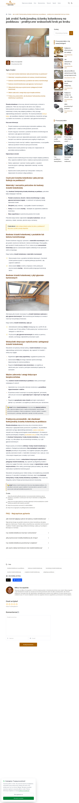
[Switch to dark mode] (71, 3)
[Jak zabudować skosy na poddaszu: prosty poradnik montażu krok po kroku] (58, 63)
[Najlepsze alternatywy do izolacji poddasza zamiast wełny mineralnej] (58, 52)
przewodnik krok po (30, 434)
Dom (35, 3)
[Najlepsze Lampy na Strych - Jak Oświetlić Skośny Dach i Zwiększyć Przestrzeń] (58, 97)
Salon (59, 3)
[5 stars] (17, 604)
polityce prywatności (24, 790)
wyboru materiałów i (38, 430)
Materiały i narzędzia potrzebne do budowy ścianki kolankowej (27, 77)
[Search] (69, 3)
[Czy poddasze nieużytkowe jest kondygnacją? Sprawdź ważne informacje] (58, 149)
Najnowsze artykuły (27, 3)
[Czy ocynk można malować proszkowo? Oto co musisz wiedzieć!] (68, 149)
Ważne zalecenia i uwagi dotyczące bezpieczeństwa (24, 92)
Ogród (54, 3)
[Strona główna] (6, 14)
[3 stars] (12, 604)
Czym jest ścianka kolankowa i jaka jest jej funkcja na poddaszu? (27, 74)
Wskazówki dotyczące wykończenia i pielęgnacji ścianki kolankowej (25, 88)
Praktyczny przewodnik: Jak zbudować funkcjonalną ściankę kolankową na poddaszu (26, 97)
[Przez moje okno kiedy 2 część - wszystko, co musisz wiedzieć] (68, 129)
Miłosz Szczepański (16, 61)
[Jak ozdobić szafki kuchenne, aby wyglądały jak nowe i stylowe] (58, 129)
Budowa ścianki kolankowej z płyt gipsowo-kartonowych (25, 84)
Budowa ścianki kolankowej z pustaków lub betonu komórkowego (28, 80)
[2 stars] (9, 604)
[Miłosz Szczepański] (8, 63)
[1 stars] (7, 604)
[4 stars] (14, 604)
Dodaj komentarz (28, 644)
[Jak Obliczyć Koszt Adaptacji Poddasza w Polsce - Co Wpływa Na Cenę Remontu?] (58, 85)
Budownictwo (41, 3)
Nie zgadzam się (18, 794)
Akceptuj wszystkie (18, 798)
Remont (49, 3)
